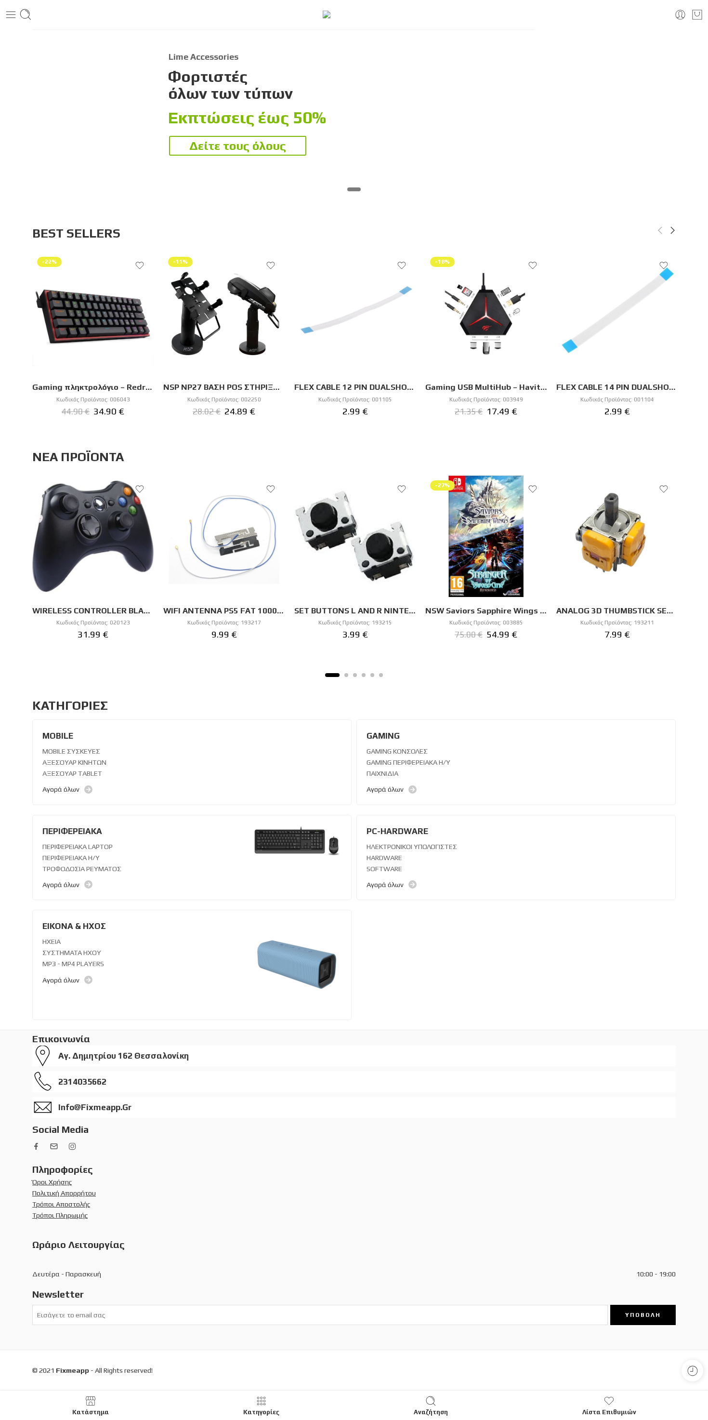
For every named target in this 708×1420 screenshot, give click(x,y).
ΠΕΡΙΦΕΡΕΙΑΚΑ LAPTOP (77, 846)
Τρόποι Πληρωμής (60, 1215)
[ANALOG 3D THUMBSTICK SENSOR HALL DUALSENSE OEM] (617, 536)
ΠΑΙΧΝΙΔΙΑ (382, 773)
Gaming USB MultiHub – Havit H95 (486, 387)
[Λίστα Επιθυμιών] (139, 265)
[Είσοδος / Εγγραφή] (680, 15)
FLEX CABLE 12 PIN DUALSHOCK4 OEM (355, 387)
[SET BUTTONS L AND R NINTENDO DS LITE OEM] (355, 536)
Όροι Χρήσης (52, 1182)
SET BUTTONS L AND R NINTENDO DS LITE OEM (355, 610)
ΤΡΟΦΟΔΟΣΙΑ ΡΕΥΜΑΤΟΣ (81, 868)
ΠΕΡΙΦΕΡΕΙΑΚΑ (72, 831)
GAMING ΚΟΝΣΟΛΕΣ (397, 751)
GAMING (383, 736)
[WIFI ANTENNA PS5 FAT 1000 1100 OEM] (224, 536)
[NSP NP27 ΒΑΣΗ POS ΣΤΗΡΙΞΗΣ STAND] (224, 312)
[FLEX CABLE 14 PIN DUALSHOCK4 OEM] (617, 312)
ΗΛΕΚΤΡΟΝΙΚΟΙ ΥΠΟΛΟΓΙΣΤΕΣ (412, 846)
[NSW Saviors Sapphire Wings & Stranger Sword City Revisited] (486, 536)
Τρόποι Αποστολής (61, 1204)
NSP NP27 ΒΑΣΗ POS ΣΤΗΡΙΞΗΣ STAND (224, 387)
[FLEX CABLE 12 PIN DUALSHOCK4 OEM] (355, 312)
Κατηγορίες (261, 1411)
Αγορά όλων (60, 789)
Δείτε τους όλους (237, 146)
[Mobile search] (25, 14)
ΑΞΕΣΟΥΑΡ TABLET (72, 773)
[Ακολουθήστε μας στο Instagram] (72, 1146)
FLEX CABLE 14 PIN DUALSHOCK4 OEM (617, 387)
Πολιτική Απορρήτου (64, 1193)
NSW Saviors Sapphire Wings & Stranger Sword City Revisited (486, 610)
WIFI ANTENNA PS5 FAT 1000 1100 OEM (224, 610)
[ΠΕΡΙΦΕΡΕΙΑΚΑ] (296, 840)
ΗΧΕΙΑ (51, 941)
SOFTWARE (384, 868)
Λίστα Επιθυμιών (609, 1411)
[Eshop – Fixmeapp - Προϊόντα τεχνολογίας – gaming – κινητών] (354, 14)
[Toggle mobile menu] (11, 15)
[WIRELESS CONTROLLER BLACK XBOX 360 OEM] (93, 536)
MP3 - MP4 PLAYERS (73, 963)
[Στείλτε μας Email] (54, 1146)
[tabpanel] (92, 563)
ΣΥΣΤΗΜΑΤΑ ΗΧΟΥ (71, 952)
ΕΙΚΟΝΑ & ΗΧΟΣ (74, 926)
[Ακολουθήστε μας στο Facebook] (36, 1146)
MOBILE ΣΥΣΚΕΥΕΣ (71, 751)
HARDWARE (384, 857)
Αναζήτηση (431, 1411)
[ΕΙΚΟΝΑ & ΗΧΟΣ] (296, 964)
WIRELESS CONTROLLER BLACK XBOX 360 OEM (93, 610)
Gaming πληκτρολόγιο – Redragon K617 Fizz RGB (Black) (93, 387)
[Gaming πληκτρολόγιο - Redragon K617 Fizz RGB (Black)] (93, 312)
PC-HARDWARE (397, 831)
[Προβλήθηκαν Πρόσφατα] (692, 1370)
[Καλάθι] (697, 15)
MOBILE (57, 736)
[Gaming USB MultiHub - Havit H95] (486, 312)
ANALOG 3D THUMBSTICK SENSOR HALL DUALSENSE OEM (617, 610)
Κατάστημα (90, 1411)
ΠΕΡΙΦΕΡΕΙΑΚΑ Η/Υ (71, 857)
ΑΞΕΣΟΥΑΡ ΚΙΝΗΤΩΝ (74, 762)
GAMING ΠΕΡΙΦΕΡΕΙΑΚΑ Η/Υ (408, 762)
